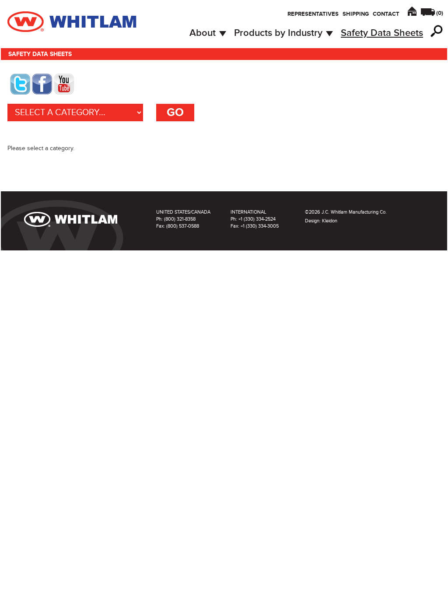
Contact (386, 14)
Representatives (313, 14)
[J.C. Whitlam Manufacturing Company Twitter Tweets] (20, 83)
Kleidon (329, 221)
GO (175, 113)
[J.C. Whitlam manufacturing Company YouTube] (64, 83)
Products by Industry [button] (279, 33)
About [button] (203, 33)
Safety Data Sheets (382, 33)
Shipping (356, 14)
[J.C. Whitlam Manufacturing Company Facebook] (42, 83)
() (439, 13)
